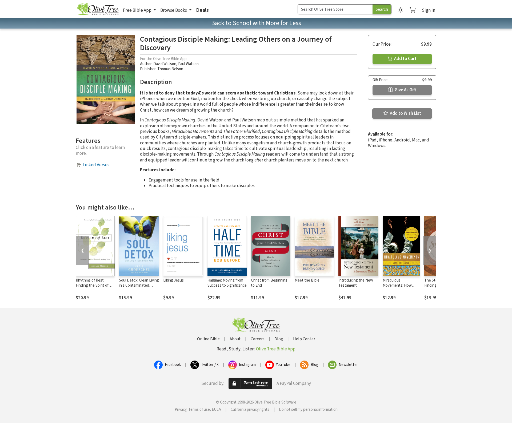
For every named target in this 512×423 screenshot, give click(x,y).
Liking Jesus (173, 280)
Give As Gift (405, 90)
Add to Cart (405, 59)
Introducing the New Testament (355, 283)
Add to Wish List (405, 113)
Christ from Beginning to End (269, 283)
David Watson (164, 64)
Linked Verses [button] (96, 165)
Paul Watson (188, 64)
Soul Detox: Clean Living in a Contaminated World (139, 285)
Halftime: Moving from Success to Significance (227, 283)
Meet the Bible (307, 280)
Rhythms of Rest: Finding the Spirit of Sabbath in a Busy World (92, 288)
